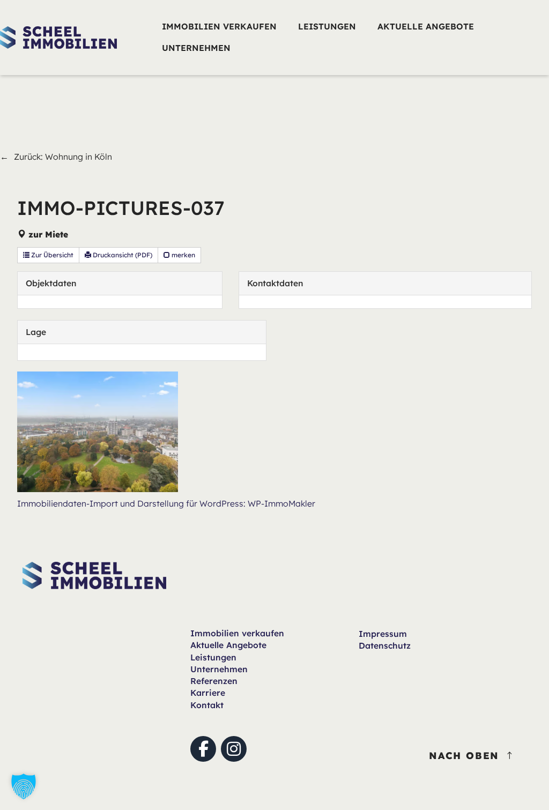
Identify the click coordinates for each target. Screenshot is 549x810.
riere (207, 692)
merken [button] (182, 255)
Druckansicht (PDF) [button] (121, 255)
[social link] (203, 749)
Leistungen (213, 657)
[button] (23, 786)
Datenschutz (385, 645)
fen (237, 633)
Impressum (383, 633)
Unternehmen (219, 669)
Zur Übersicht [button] (51, 255)
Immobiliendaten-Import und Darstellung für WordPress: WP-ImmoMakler (166, 503)
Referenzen (214, 680)
